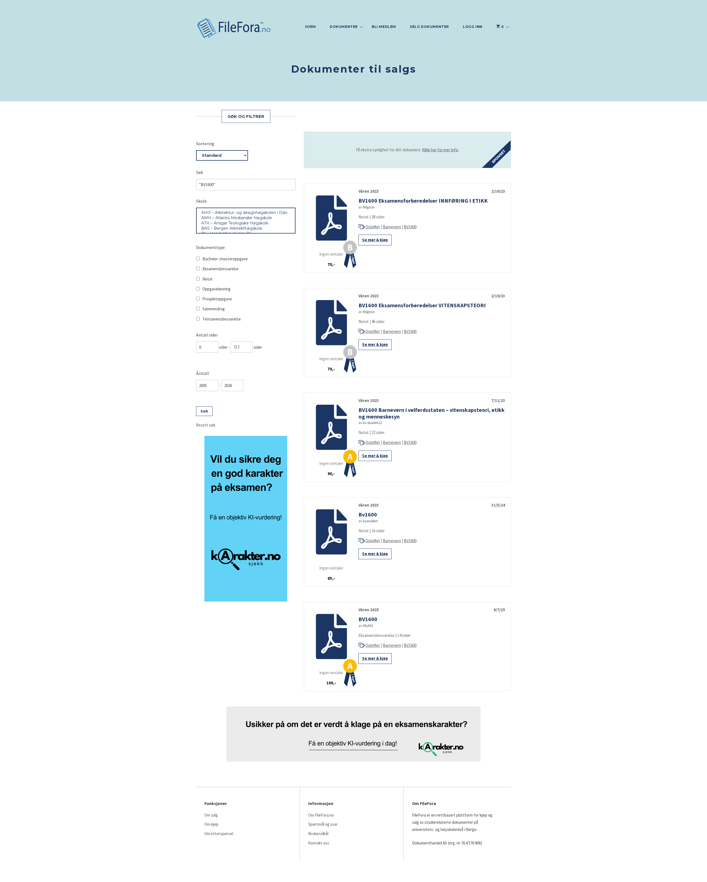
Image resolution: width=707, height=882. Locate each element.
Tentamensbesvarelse (221, 319)
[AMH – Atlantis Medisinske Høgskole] (246, 218)
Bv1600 (367, 514)
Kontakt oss (318, 843)
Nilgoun (369, 207)
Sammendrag (213, 308)
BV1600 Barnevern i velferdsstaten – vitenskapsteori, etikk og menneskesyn (431, 413)
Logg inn (472, 27)
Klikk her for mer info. (440, 149)
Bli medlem (384, 27)
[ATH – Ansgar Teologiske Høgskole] (246, 223)
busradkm (370, 521)
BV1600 (410, 226)
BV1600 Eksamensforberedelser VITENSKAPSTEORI (422, 305)
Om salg (211, 815)
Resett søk (205, 425)
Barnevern (392, 226)
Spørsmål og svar (322, 824)
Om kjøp (211, 824)
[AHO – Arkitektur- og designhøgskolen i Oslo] (246, 212)
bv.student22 (372, 422)
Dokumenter (344, 27)
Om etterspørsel (218, 833)
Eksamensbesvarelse (220, 268)
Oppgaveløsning (216, 289)
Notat (207, 279)
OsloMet (372, 226)
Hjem (310, 27)
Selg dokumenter (429, 27)
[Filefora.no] (234, 29)
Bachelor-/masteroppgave (225, 258)
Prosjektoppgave (217, 298)
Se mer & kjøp (375, 239)
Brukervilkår (318, 833)
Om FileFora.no (321, 815)
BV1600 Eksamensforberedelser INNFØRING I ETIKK (423, 200)
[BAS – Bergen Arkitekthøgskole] (246, 228)
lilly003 (368, 625)
